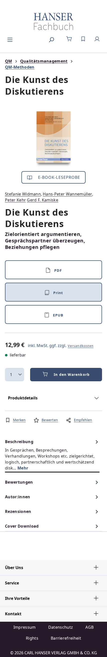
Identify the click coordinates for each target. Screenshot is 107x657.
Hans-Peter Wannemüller (67, 194)
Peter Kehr (15, 200)
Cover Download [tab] (22, 526)
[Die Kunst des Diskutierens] (53, 139)
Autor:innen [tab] (17, 497)
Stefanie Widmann (23, 194)
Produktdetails (23, 398)
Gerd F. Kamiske (42, 200)
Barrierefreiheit (66, 638)
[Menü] (10, 39)
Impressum (24, 627)
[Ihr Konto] (97, 39)
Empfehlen (83, 420)
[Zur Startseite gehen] (53, 21)
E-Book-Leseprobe (58, 177)
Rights (32, 638)
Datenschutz (60, 627)
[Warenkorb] (69, 39)
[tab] (52, 454)
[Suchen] (51, 39)
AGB (89, 627)
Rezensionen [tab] (18, 511)
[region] (53, 139)
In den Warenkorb (72, 374)
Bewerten (50, 420)
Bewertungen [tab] (19, 482)
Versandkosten (81, 346)
